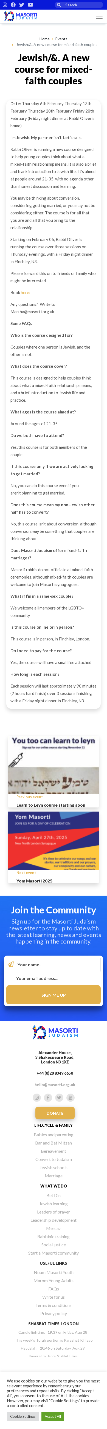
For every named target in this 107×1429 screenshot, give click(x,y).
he (23, 292)
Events (61, 38)
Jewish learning (53, 1203)
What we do (53, 1186)
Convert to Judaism (53, 1159)
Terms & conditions (53, 1305)
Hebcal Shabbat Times (62, 1356)
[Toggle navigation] (99, 16)
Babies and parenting (54, 1134)
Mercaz (53, 1228)
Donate (55, 1113)
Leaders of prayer (53, 1211)
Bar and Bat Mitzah (53, 1142)
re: (28, 292)
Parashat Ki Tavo (78, 1340)
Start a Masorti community (53, 1252)
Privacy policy (53, 1313)
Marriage (54, 1175)
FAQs (53, 1288)
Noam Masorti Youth (54, 1272)
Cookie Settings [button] (22, 1416)
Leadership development (53, 1220)
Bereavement (53, 1151)
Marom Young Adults (53, 1280)
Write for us (53, 1296)
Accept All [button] (53, 1416)
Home (45, 38)
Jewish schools (53, 1167)
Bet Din (53, 1195)
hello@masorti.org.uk (55, 1084)
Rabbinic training (53, 1236)
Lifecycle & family (53, 1125)
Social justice (53, 1244)
